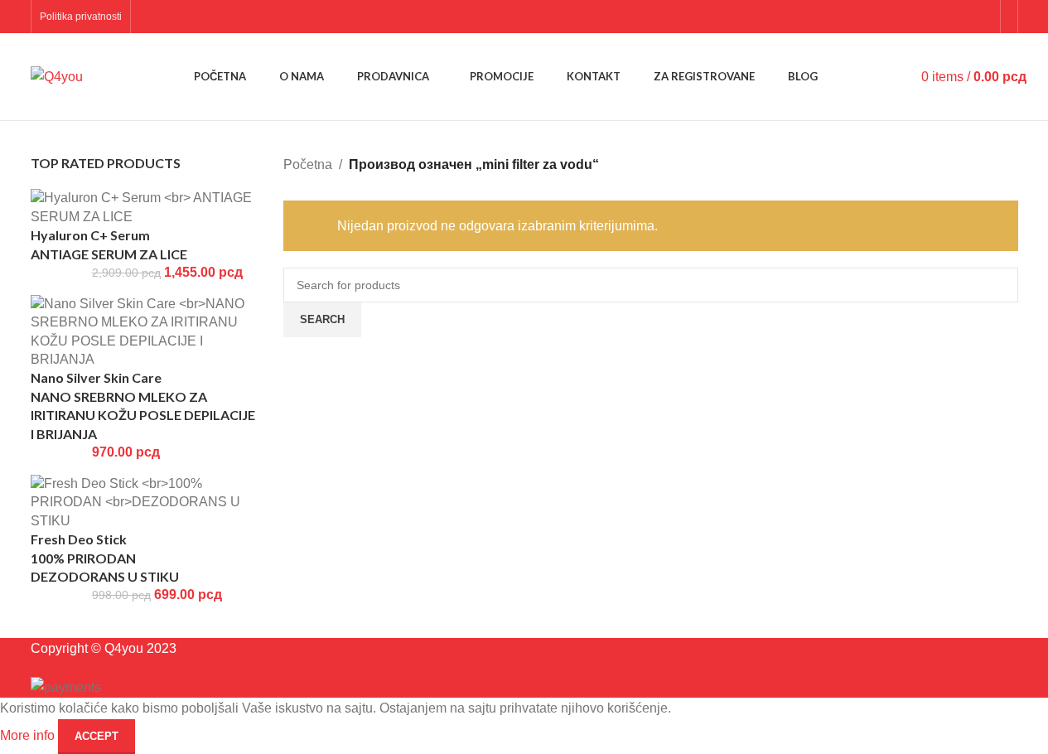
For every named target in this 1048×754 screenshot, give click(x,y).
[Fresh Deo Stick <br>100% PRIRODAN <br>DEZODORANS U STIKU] (145, 502)
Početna (307, 164)
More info (29, 735)
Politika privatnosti (81, 16)
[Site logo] (57, 76)
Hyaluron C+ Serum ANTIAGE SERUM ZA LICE (109, 244)
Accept (96, 736)
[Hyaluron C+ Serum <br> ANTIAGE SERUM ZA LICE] (145, 207)
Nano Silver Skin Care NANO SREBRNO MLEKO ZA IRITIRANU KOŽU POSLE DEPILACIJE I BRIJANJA (143, 405)
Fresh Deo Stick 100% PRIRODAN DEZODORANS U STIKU (105, 557)
